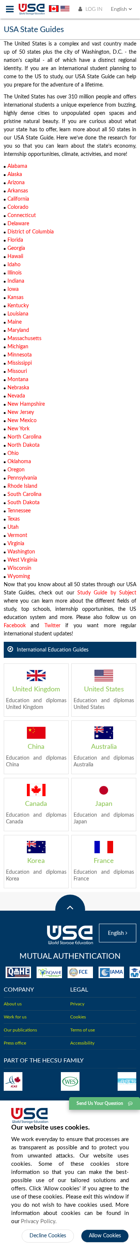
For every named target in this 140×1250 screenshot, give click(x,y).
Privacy (77, 1004)
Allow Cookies (105, 1235)
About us (13, 1004)
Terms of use (82, 1030)
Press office (15, 1043)
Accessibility (82, 1043)
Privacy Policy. (39, 1221)
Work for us (15, 1017)
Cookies (78, 1017)
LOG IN (93, 9)
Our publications (20, 1030)
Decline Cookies (47, 1235)
